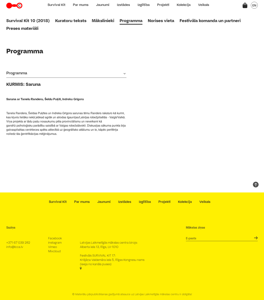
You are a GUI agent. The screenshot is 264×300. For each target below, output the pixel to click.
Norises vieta (161, 20)
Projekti (163, 5)
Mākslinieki (103, 20)
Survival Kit (56, 5)
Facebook (55, 238)
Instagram (55, 242)
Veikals (203, 5)
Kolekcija (184, 5)
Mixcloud (54, 251)
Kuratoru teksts (70, 20)
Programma (131, 20)
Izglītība (144, 5)
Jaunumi (102, 5)
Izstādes (123, 5)
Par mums (81, 5)
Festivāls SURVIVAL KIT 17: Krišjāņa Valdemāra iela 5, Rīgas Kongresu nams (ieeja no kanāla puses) (112, 260)
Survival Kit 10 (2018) (28, 20)
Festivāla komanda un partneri (210, 20)
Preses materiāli (22, 28)
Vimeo (52, 247)
